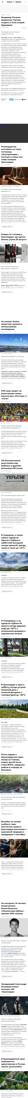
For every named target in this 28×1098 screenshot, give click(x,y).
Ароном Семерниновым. (8, 950)
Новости (8, 14)
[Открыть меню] (2, 2)
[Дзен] (24, 99)
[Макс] (10, 100)
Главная (3, 14)
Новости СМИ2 (5, 126)
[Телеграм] (13, 100)
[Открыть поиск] (25, 2)
